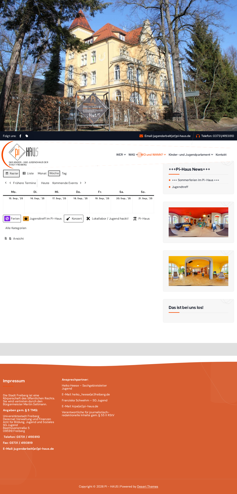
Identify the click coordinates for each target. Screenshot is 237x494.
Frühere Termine (24, 183)
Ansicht (14, 240)
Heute (45, 183)
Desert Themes (147, 486)
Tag (64, 173)
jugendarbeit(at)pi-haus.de (172, 136)
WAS (131, 155)
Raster (12, 175)
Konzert (77, 219)
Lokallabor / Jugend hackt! (110, 219)
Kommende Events (65, 183)
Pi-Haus (144, 219)
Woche (54, 173)
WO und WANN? (152, 155)
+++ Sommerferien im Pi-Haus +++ (195, 180)
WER (119, 155)
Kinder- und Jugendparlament (189, 155)
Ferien (15, 219)
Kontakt (221, 155)
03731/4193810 (223, 136)
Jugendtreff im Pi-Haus (46, 219)
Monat (42, 173)
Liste (28, 174)
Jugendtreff (180, 186)
